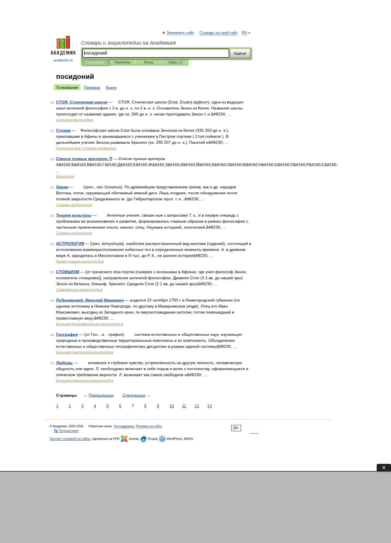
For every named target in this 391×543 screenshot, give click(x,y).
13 (209, 406)
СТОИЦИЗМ (67, 271)
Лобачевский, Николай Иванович (90, 300)
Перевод (92, 87)
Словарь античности (74, 205)
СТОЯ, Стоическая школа (81, 102)
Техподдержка (124, 426)
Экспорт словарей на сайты (70, 438)
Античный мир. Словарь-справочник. (86, 148)
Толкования (94, 62)
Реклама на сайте (149, 426)
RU (244, 33)
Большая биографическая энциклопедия (89, 324)
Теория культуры (73, 215)
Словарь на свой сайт (219, 33)
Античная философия (74, 120)
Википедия (65, 177)
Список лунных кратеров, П (84, 158)
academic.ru (63, 60)
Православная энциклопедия (80, 261)
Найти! (240, 53)
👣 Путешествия (66, 430)
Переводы (122, 62)
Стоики (63, 130)
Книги (149, 62)
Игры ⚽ (176, 62)
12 (197, 406)
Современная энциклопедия (79, 290)
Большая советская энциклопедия (84, 352)
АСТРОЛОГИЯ (70, 243)
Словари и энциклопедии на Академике (128, 43)
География (67, 334)
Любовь (64, 362)
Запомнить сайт (180, 33)
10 (171, 406)
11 (184, 406)
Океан (62, 187)
